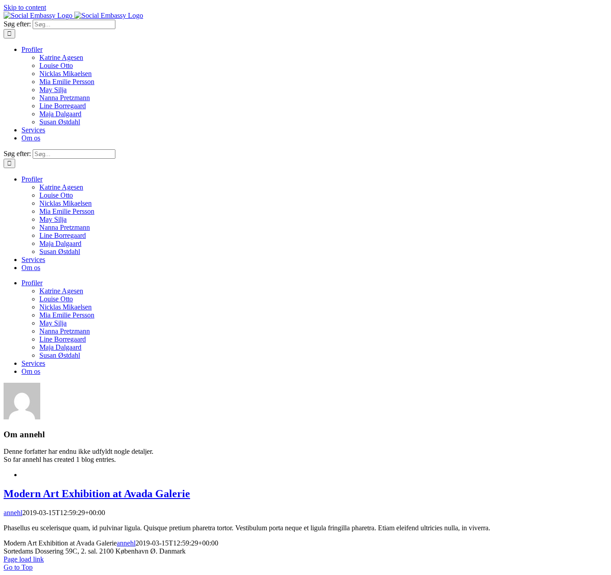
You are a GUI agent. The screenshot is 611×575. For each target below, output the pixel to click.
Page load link (24, 559)
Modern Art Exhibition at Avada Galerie (97, 493)
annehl (13, 512)
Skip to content (25, 7)
